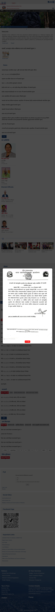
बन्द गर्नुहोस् (27, 341)
